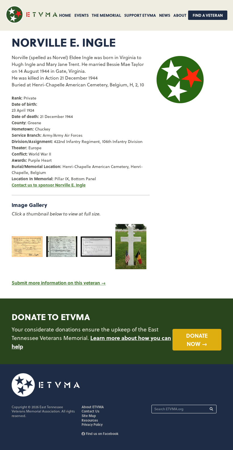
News (164, 15)
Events (81, 15)
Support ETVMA (140, 15)
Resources (90, 420)
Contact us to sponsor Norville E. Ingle (49, 185)
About (179, 15)
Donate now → (197, 339)
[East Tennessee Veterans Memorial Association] (31, 21)
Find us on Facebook (101, 433)
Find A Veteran (208, 15)
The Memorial (106, 15)
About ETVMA (93, 406)
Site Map (89, 415)
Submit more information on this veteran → (59, 282)
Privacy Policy (92, 424)
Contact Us (90, 411)
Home (65, 15)
